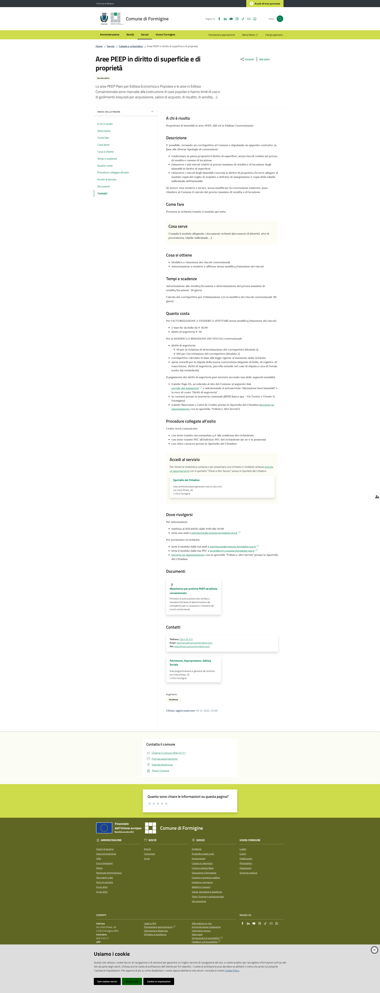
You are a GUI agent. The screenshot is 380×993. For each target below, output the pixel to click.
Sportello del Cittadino (186, 480)
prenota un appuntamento (188, 555)
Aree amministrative (106, 854)
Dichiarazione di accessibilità (205, 938)
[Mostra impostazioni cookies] (377, 496)
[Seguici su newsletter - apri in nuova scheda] (248, 18)
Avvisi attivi (102, 887)
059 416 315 (186, 639)
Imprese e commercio (202, 882)
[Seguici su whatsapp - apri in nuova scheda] (254, 18)
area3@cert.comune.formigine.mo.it (232, 550)
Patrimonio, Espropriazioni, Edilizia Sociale (190, 663)
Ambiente (196, 849)
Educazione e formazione (204, 873)
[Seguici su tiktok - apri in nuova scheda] (242, 18)
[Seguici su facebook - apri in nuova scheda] (218, 18)
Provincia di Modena (105, 3)
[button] (280, 18)
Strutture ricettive (248, 873)
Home (99, 46)
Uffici (98, 858)
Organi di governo (105, 849)
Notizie (147, 849)
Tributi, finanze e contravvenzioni (208, 896)
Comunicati (149, 854)
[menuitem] (109, 34)
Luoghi (243, 849)
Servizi (110, 46)
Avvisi (147, 858)
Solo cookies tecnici (107, 981)
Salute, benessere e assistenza (207, 892)
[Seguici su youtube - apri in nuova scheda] (230, 18)
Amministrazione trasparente (206, 927)
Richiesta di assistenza (155, 934)
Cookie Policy (232, 971)
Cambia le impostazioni (159, 981)
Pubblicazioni (246, 858)
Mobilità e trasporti (201, 887)
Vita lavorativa (199, 901)
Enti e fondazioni (104, 863)
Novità (152, 840)
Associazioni (245, 868)
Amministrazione (111, 840)
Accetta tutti (132, 981)
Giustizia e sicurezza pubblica (206, 877)
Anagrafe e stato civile (203, 854)
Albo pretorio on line (202, 923)
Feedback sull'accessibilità (204, 942)
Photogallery (246, 863)
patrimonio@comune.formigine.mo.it (214, 533)
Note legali (197, 934)
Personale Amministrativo (109, 873)
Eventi (243, 854)
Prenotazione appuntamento (158, 927)
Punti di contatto (104, 882)
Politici (99, 868)
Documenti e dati (104, 877)
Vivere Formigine (250, 840)
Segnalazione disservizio (156, 930)
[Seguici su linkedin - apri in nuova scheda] (224, 18)
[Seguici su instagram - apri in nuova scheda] (236, 18)
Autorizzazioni (198, 858)
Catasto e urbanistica (131, 46)
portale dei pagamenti (185, 388)
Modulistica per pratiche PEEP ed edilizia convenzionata (193, 591)
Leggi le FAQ (150, 923)
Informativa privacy (201, 930)
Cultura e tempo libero (203, 868)
